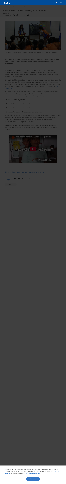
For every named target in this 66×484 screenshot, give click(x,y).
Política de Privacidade (32, 473)
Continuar (33, 479)
